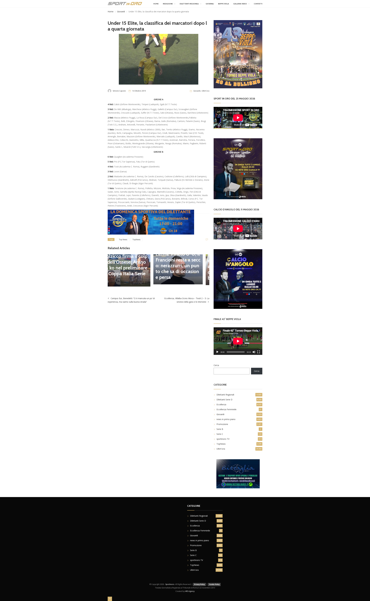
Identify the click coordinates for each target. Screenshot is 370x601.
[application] (238, 341)
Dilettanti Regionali (189, 4)
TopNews (136, 239)
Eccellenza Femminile (226, 409)
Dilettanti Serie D (224, 399)
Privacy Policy (199, 584)
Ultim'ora (205, 91)
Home (156, 4)
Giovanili (210, 4)
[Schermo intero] (258, 352)
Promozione (222, 424)
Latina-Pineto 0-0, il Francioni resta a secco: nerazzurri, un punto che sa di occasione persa (132, 265)
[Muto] (253, 352)
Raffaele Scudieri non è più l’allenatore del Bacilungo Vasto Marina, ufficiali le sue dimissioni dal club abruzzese (184, 263)
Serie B (220, 429)
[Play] (217, 352)
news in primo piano (226, 419)
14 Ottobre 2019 (139, 91)
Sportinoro (169, 584)
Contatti (258, 4)
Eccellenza (221, 404)
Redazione (168, 4)
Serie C (220, 434)
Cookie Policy (214, 584)
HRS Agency (190, 591)
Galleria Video (240, 4)
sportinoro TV (223, 439)
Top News (123, 239)
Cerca (216, 365)
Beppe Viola (223, 4)
